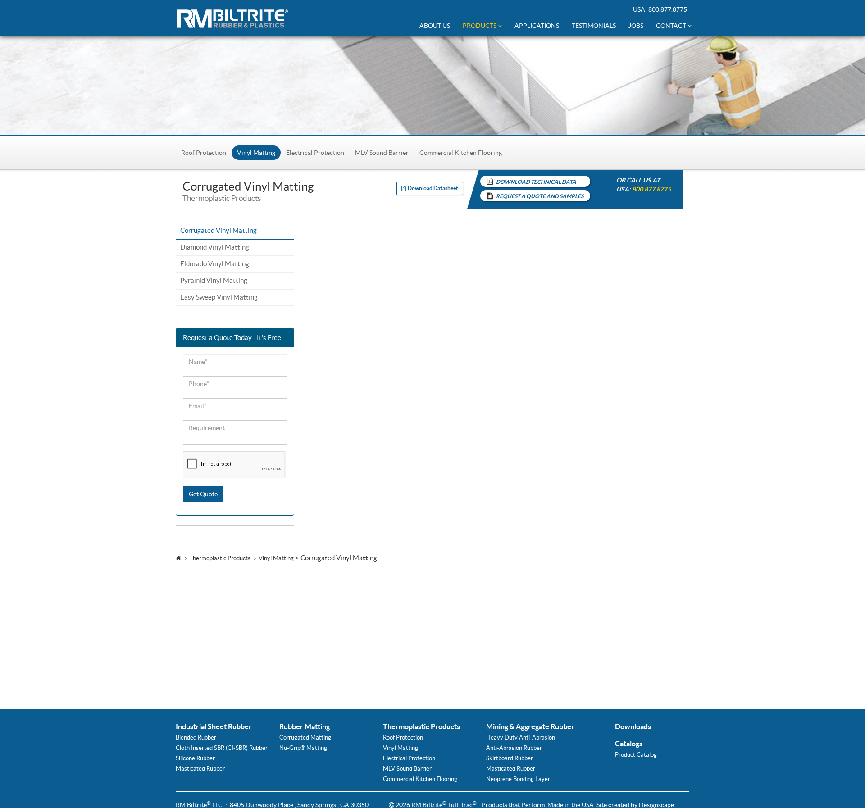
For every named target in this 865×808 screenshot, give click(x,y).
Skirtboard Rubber (509, 758)
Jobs (635, 25)
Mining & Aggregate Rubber (530, 726)
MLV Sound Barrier (382, 152)
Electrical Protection (315, 152)
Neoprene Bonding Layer (518, 779)
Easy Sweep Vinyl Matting (219, 297)
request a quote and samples (539, 196)
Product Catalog (636, 754)
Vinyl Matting (256, 152)
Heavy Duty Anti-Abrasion (520, 737)
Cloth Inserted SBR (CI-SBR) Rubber (222, 747)
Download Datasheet (432, 188)
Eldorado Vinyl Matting (214, 264)
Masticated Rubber (200, 768)
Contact (671, 25)
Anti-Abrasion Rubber (514, 747)
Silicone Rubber (195, 758)
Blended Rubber (196, 737)
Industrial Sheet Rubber (214, 726)
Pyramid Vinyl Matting (213, 280)
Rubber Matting (304, 726)
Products (480, 25)
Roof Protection (203, 152)
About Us (434, 25)
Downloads (633, 726)
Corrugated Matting (305, 737)
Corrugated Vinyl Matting (218, 230)
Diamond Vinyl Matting (214, 247)
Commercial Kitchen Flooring (460, 152)
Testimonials (594, 25)
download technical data (536, 182)
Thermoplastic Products (219, 558)
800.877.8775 (667, 9)
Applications (536, 25)
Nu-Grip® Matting (303, 747)
